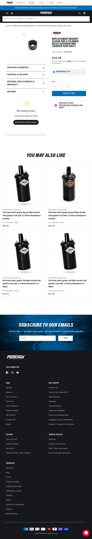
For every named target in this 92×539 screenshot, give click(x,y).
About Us (10, 468)
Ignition (9, 388)
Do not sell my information (60, 453)
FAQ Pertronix (54, 397)
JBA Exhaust (11, 415)
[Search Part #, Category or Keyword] (86, 19)
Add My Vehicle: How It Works (18, 453)
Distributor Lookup (13, 491)
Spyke (8, 424)
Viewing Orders (55, 406)
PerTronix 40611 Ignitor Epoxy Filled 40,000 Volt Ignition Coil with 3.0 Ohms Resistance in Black (22, 216)
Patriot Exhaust (12, 406)
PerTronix (10, 401)
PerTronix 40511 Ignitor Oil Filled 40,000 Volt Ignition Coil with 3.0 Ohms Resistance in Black (22, 284)
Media (8, 500)
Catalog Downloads (14, 486)
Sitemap (9, 495)
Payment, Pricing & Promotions (61, 424)
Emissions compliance (15, 505)
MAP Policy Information (58, 448)
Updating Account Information (61, 420)
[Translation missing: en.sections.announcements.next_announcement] (89, 8)
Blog (8, 473)
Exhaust (9, 392)
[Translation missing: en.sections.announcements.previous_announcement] (2, 8)
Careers (9, 509)
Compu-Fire (11, 420)
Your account (11, 439)
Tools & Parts (11, 397)
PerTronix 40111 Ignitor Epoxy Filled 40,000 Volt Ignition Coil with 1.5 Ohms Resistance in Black (67, 216)
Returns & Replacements (59, 415)
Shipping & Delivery (57, 411)
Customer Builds (12, 482)
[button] (7, 13)
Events (8, 477)
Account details (12, 444)
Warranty (52, 439)
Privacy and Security (57, 444)
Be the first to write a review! (26, 122)
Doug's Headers (12, 411)
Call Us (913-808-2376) (58, 392)
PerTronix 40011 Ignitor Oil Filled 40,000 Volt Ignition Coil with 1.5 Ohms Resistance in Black (67, 284)
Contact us (53, 388)
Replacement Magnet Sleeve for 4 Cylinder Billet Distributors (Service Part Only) (41, 26)
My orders (10, 448)
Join (65, 338)
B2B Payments (12, 514)
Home (8, 26)
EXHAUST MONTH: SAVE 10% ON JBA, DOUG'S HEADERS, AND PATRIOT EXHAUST (46, 7)
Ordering (52, 401)
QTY (53, 81)
